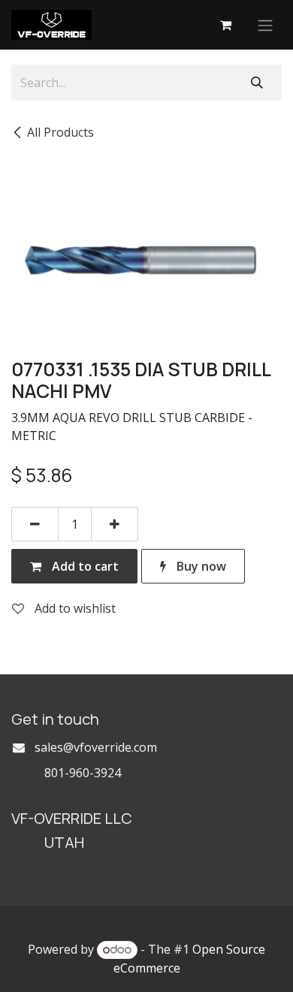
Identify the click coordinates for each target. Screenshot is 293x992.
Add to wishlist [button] (74, 608)
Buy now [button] (200, 566)
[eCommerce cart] (225, 25)
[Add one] (114, 524)
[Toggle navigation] (265, 25)
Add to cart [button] (84, 566)
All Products (60, 132)
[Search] (257, 83)
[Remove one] (35, 524)
